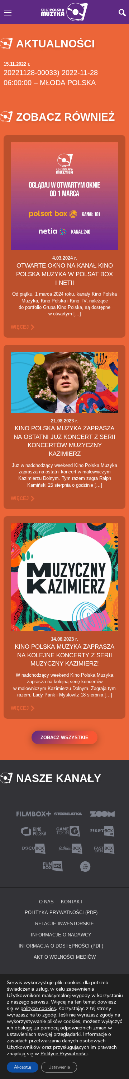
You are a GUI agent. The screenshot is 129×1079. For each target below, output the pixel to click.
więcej (20, 327)
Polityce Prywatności (63, 1053)
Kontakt (72, 901)
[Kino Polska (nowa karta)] (33, 830)
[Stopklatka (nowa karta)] (68, 813)
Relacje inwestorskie (64, 923)
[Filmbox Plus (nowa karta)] (33, 813)
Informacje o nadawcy (61, 934)
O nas (46, 901)
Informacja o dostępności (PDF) (61, 946)
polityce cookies (38, 1008)
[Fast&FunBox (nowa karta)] (102, 848)
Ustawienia (59, 1067)
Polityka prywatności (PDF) (61, 912)
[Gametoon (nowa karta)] (68, 830)
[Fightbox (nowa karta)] (102, 830)
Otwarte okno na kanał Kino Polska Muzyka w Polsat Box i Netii (64, 274)
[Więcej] (64, 195)
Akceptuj (22, 1067)
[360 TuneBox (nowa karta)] (85, 865)
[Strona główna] (64, 11)
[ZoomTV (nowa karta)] (102, 813)
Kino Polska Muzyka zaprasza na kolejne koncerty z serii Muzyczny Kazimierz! (64, 655)
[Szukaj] (122, 13)
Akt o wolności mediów (65, 957)
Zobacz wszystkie (64, 737)
